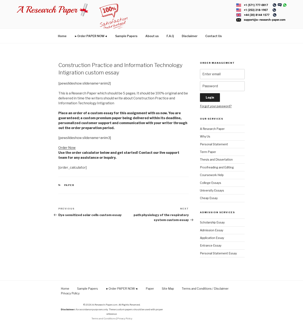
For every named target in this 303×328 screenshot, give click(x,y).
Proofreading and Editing (217, 167)
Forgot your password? (216, 106)
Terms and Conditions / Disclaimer (205, 288)
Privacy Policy (70, 293)
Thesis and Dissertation (216, 159)
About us (152, 36)
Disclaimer (189, 36)
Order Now (67, 148)
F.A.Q (170, 36)
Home (62, 36)
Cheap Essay (209, 198)
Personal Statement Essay (218, 253)
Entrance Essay (210, 245)
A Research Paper (212, 128)
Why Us (205, 136)
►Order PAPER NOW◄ (90, 36)
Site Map (168, 288)
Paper (69, 185)
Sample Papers (126, 36)
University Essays (212, 190)
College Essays (210, 183)
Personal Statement (214, 144)
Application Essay (212, 238)
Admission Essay (211, 230)
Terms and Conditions (104, 318)
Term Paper (208, 152)
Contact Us (213, 36)
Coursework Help (212, 175)
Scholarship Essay (212, 222)
